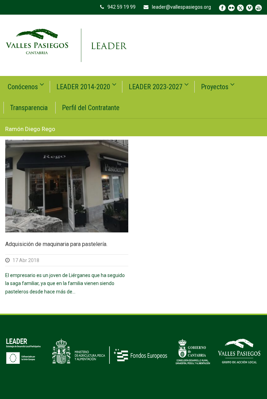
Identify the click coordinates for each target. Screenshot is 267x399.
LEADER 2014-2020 (83, 87)
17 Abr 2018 (26, 260)
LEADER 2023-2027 (156, 87)
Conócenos (23, 87)
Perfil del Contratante (91, 107)
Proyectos (214, 87)
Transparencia (29, 107)
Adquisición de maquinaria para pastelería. (56, 244)
